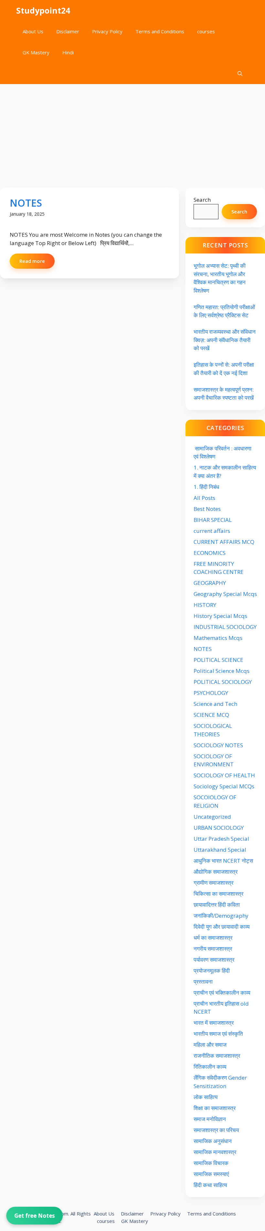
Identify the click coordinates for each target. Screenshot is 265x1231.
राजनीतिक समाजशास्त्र (217, 1055)
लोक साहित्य (206, 1097)
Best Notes (207, 509)
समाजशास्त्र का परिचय (216, 1130)
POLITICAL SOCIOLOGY (223, 682)
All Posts (204, 498)
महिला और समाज (210, 1044)
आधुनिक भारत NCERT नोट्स (223, 860)
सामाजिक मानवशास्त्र (215, 1152)
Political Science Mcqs (221, 671)
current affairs (212, 531)
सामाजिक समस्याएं (211, 1174)
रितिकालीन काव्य (211, 1066)
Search (202, 199)
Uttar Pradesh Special (221, 838)
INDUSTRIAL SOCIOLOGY (225, 627)
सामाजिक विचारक (211, 1163)
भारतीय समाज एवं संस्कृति (218, 1033)
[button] (240, 73)
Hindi (68, 52)
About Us (33, 31)
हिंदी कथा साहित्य (211, 1185)
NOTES (26, 203)
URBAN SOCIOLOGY (219, 827)
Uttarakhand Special (220, 849)
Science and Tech (215, 703)
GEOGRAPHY (210, 583)
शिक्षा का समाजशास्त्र (215, 1108)
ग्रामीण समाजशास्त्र (213, 882)
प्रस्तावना (203, 981)
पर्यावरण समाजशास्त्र (214, 959)
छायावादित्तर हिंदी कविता (217, 904)
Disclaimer (67, 31)
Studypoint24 (43, 10)
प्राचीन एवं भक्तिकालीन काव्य (222, 992)
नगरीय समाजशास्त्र (213, 948)
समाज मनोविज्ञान (210, 1119)
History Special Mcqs (220, 616)
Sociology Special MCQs (224, 786)
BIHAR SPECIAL (213, 520)
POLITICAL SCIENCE (218, 660)
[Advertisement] (132, 132)
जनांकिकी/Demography (221, 915)
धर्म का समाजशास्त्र (213, 937)
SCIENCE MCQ (211, 714)
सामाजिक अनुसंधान (213, 1141)
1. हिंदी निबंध (206, 487)
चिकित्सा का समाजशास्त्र (218, 893)
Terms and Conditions (159, 31)
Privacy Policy (107, 31)
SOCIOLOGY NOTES (218, 745)
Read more (32, 261)
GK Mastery (36, 52)
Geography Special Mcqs (225, 594)
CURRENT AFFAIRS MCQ (224, 541)
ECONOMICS (210, 552)
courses (206, 31)
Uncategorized (212, 816)
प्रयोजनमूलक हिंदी (212, 970)
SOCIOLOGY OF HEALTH (224, 775)
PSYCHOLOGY (211, 692)
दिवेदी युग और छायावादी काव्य (221, 926)
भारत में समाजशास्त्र (214, 1022)
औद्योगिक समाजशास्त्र (216, 871)
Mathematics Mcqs (218, 638)
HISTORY (205, 605)
